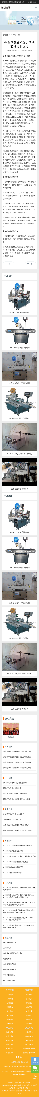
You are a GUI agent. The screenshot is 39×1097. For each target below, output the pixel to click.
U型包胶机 (7, 959)
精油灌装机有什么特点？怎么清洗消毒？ (17, 830)
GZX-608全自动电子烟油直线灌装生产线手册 (19, 856)
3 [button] (21, 29)
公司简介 (10, 995)
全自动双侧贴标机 (9, 969)
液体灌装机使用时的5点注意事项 (15, 783)
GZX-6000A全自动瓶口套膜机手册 (15, 862)
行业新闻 (29, 999)
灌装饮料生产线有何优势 (12, 819)
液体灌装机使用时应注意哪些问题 (15, 793)
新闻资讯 (6, 35)
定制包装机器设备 (29, 1048)
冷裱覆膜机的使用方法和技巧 (13, 814)
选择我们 (29, 1015)
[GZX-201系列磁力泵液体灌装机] (19, 437)
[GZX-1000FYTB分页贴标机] (19, 295)
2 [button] (20, 29)
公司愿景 (10, 1003)
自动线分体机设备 (29, 1053)
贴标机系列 (10, 1032)
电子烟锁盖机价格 (9, 942)
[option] (19, 20)
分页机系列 (29, 1044)
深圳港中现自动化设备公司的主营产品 (17, 751)
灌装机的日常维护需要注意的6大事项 (16, 799)
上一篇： (8, 264)
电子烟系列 (10, 1044)
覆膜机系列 (29, 1036)
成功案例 (29, 1007)
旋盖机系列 (29, 1040)
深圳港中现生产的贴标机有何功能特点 (17, 762)
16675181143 (32, 2)
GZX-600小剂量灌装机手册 (13, 851)
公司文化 (10, 999)
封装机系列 (29, 1032)
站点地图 (34, 1085)
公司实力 (10, 1007)
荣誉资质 (10, 1015)
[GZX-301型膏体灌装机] (19, 472)
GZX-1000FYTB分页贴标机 (19, 312)
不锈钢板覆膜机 (9, 975)
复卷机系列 (10, 1053)
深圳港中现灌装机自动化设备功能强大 (17, 757)
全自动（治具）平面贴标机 (19, 383)
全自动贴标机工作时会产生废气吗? (15, 825)
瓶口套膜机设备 (9, 980)
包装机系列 (10, 1040)
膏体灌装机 (7, 948)
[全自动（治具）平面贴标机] (19, 366)
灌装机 (22, 1091)
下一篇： (30, 264)
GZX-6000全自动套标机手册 (13, 867)
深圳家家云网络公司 (23, 1088)
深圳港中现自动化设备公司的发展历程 (17, 768)
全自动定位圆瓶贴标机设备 (13, 953)
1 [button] (18, 29)
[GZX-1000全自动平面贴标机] (19, 331)
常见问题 (29, 1003)
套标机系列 (10, 1048)
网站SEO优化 (14, 1091)
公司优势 (10, 1023)
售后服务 (29, 1023)
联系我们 (10, 1019)
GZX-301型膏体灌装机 (19, 489)
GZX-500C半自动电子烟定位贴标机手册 (17, 845)
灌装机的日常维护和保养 (12, 788)
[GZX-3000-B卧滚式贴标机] (19, 401)
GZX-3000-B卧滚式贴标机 (19, 418)
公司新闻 (29, 995)
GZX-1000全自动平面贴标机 (19, 348)
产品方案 (16, 35)
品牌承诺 (29, 1019)
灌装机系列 (10, 1036)
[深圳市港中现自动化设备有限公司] (8, 7)
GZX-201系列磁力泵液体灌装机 (19, 454)
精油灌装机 (28, 1091)
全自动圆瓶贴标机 (9, 964)
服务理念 (10, 1011)
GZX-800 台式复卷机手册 (12, 873)
